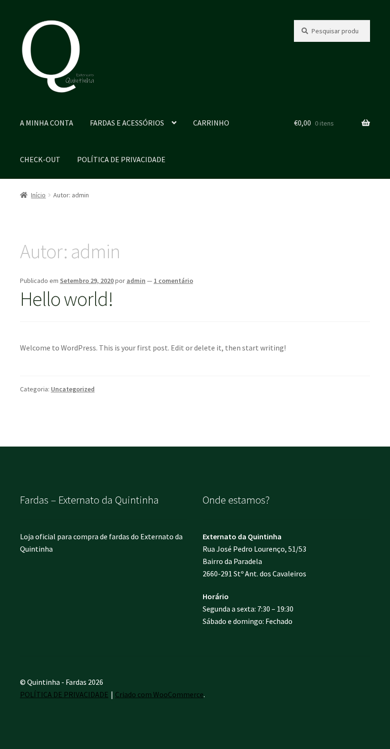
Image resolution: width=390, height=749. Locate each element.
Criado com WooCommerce (159, 694)
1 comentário (173, 280)
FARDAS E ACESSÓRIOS (127, 122)
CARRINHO (211, 122)
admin (136, 280)
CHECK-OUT (40, 159)
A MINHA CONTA (46, 122)
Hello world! (66, 298)
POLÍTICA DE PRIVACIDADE (121, 159)
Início (38, 195)
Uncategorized (73, 389)
